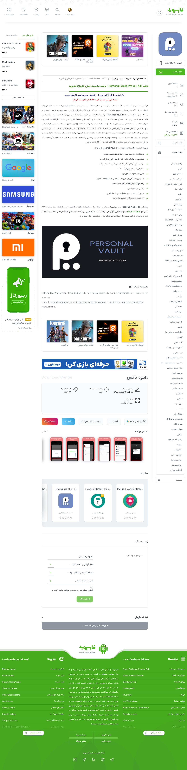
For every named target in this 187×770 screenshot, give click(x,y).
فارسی (180, 327)
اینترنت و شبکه (176, 214)
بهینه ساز (179, 230)
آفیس (180, 168)
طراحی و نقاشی (176, 322)
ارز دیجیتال (178, 204)
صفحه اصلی (141, 78)
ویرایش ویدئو (177, 465)
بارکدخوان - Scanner (173, 219)
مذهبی (179, 398)
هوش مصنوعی (176, 429)
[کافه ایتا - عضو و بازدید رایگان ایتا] (82, 46)
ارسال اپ (36, 14)
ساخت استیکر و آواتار (174, 286)
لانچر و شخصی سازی (174, 357)
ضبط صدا (178, 311)
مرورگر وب (178, 403)
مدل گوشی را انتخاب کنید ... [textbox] (81, 564)
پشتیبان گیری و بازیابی (173, 245)
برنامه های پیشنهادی (174, 225)
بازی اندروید (106, 735)
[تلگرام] (112, 759)
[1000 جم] (132, 46)
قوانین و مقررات (86, 590)
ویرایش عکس (176, 455)
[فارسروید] (93, 649)
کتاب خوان (178, 342)
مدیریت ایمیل (177, 373)
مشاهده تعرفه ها (24, 328)
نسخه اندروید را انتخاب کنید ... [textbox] (80, 573)
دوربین (179, 265)
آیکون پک (178, 189)
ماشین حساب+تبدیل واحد (172, 363)
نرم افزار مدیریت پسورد (139, 142)
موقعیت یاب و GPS (174, 419)
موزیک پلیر (178, 414)
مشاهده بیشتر (156, 733)
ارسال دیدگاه (85, 599)
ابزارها (180, 194)
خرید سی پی (70, 14)
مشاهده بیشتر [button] (18, 97)
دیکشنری (178, 271)
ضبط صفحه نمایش (175, 317)
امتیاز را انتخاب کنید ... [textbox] (84, 581)
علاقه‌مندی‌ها (24, 14)
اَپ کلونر (179, 199)
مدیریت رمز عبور (170, 135)
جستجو (57, 14)
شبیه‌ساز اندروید (176, 301)
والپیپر (180, 434)
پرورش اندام (177, 235)
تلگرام (70, 421)
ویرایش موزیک (176, 460)
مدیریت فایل (177, 388)
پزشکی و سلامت (175, 240)
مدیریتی (179, 393)
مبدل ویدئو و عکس (174, 368)
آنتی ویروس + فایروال (173, 184)
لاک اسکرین (177, 352)
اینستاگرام (51, 421)
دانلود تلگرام (106, 741)
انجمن (47, 14)
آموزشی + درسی (175, 179)
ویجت (180, 444)
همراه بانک (178, 424)
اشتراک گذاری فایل (174, 209)
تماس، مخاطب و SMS (173, 260)
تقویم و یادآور (177, 250)
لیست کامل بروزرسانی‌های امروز (136, 659)
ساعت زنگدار (177, 291)
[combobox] (70, 565)
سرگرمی (179, 296)
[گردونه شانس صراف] (107, 46)
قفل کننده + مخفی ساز (173, 332)
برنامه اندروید (130, 78)
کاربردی (179, 337)
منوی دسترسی (9, 14)
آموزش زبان (177, 173)
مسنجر (180, 409)
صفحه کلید (178, 306)
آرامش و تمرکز (177, 163)
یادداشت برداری (176, 470)
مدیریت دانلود (177, 378)
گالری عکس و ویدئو (174, 347)
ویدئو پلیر (178, 449)
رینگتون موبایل (176, 281)
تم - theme (177, 255)
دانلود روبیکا (81, 741)
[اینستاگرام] (75, 759)
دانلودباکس (177, 72)
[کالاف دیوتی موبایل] (57, 46)
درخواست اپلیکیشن (92, 421)
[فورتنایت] (57, 331)
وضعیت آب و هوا (175, 439)
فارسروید (139, 216)
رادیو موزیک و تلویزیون (173, 276)
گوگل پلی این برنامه (138, 421)
